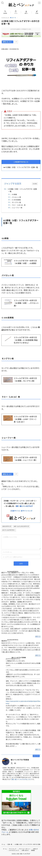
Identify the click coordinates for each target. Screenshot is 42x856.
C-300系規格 (16, 200)
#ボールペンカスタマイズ (21, 526)
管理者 (33, 850)
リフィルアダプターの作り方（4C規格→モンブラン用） (25, 379)
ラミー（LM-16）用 (18, 205)
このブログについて (13, 850)
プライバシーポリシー (25, 848)
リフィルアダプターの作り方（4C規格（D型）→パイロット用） (26, 303)
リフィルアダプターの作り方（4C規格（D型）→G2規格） (26, 262)
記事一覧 (14, 17)
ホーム (3, 844)
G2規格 (14, 194)
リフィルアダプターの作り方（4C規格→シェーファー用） (25, 459)
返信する (38, 636)
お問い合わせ (25, 850)
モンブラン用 (16, 202)
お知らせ (35, 848)
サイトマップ (12, 848)
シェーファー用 (17, 207)
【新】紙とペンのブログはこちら (21, 779)
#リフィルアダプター (9, 530)
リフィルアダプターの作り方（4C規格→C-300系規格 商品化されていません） (26, 340)
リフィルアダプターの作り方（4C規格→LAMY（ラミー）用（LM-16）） (25, 419)
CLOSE (35, 183)
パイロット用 (16, 197)
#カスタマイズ (7, 526)
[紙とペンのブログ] (21, 5)
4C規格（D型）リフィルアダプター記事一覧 (22, 190)
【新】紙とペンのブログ (24, 506)
